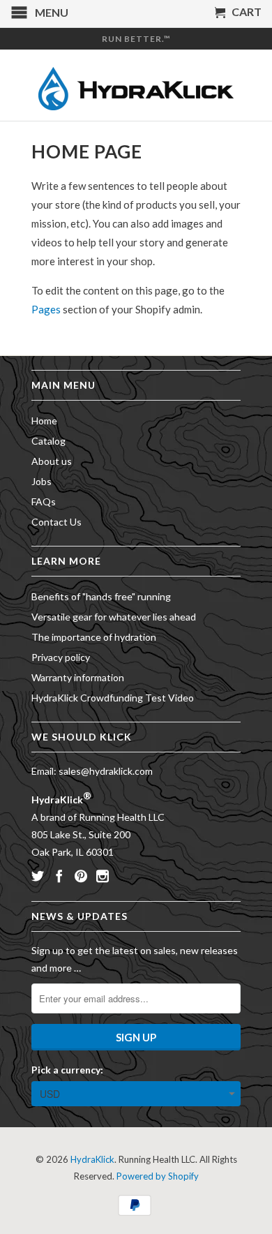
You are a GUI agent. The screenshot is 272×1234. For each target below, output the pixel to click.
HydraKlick (92, 1159)
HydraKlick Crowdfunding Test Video (112, 698)
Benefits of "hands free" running (101, 596)
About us (51, 461)
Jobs (41, 481)
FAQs (43, 501)
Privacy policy (60, 657)
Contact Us (56, 522)
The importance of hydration (93, 637)
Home (44, 420)
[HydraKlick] (136, 85)
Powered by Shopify (157, 1176)
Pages (46, 309)
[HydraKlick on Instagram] (102, 876)
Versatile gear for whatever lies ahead (113, 617)
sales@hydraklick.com (106, 771)
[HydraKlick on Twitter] (37, 876)
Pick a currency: (67, 1070)
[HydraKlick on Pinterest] (81, 876)
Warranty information (77, 677)
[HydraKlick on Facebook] (59, 876)
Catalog (48, 441)
